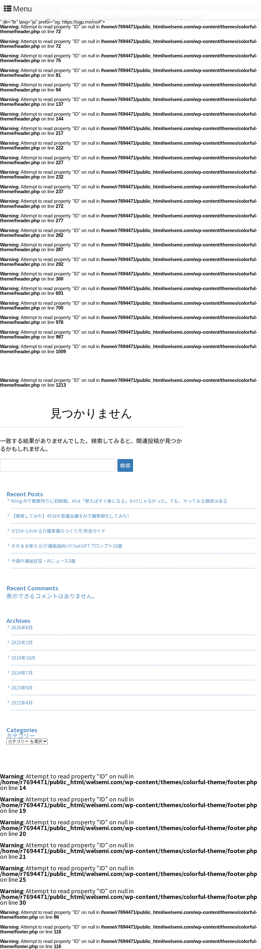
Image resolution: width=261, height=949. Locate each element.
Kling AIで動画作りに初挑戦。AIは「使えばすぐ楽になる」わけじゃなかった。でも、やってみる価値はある (119, 501)
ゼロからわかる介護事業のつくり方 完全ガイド (58, 531)
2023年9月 (22, 687)
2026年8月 (22, 627)
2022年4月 (22, 702)
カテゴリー (20, 735)
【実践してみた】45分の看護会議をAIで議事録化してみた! (70, 516)
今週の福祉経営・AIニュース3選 (43, 561)
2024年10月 (23, 657)
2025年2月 (22, 642)
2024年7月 (22, 672)
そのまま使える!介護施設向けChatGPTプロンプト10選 (66, 546)
